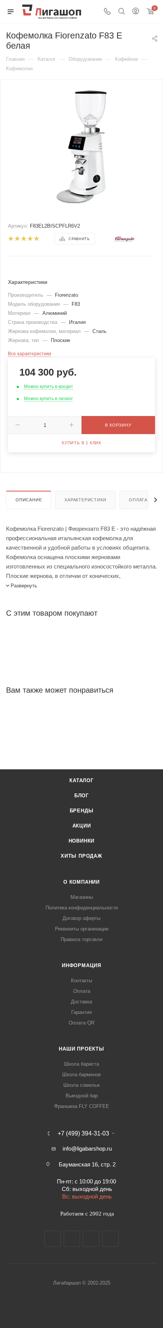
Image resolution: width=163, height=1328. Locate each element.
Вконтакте (52, 1239)
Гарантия (81, 1012)
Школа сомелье (81, 1085)
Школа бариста (81, 1064)
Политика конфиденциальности (81, 907)
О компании (81, 882)
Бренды (82, 810)
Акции (81, 826)
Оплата (138, 500)
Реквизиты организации (81, 929)
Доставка (81, 1001)
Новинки (82, 841)
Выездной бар (82, 1095)
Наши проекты (81, 1049)
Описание (29, 500)
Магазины (82, 897)
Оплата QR (81, 1023)
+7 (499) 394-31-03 (83, 1134)
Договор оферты (81, 918)
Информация (81, 965)
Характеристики (85, 500)
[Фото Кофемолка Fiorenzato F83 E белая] (81, 146)
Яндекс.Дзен (110, 1239)
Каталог (81, 780)
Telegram (72, 1239)
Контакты (81, 980)
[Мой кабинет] (135, 12)
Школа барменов (81, 1074)
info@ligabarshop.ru (87, 1148)
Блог (81, 795)
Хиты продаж (81, 856)
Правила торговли (81, 939)
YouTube (91, 1239)
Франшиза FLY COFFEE (81, 1106)
